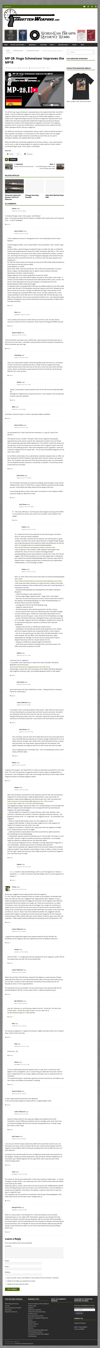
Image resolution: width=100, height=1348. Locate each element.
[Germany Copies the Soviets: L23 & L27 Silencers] (14, 186)
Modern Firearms (33, 1324)
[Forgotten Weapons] (32, 27)
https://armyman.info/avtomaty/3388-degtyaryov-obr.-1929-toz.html (30, 801)
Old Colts (30, 1328)
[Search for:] (81, 52)
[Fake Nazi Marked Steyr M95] (55, 186)
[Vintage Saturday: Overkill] (34, 186)
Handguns (32, 45)
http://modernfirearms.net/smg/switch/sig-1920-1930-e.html (30, 667)
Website (7, 1272)
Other (74, 45)
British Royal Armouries (12, 1304)
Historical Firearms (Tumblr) (13, 1308)
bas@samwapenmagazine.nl (16, 1013)
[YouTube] (84, 6)
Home (6, 45)
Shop (82, 45)
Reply (9, 224)
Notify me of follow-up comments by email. (21, 1281)
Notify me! (79, 1313)
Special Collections (17, 45)
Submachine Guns (36, 68)
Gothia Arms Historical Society (37, 1312)
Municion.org (32, 1326)
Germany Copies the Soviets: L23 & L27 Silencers (13, 197)
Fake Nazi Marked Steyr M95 (55, 196)
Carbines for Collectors (34, 1310)
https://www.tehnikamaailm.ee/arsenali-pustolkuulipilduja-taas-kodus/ (38, 581)
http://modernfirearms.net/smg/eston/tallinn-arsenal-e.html (35, 547)
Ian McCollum (24, 68)
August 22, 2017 (12, 68)
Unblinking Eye (32, 1336)
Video (43, 68)
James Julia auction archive (35, 1316)
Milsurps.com (32, 1322)
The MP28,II (9, 112)
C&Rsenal (30, 1308)
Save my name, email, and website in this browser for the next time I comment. (33, 1278)
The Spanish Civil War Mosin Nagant (38, 1334)
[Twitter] (92, 6)
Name (7, 1261)
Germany (13, 159)
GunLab (7, 1306)
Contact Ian (7, 6)
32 (49, 68)
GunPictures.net (32, 1314)
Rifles (52, 45)
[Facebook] (88, 6)
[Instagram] (95, 6)
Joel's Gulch (8, 1310)
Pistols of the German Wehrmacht (38, 1330)
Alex (15, 312)
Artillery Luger (32, 1306)
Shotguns (43, 45)
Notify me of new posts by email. (18, 1284)
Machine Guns (63, 45)
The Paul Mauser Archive (35, 1332)
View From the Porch (11, 1312)
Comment (8, 1246)
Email (7, 1266)
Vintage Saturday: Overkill (32, 196)
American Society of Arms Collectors (38, 1304)
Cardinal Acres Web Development (24, 1343)
